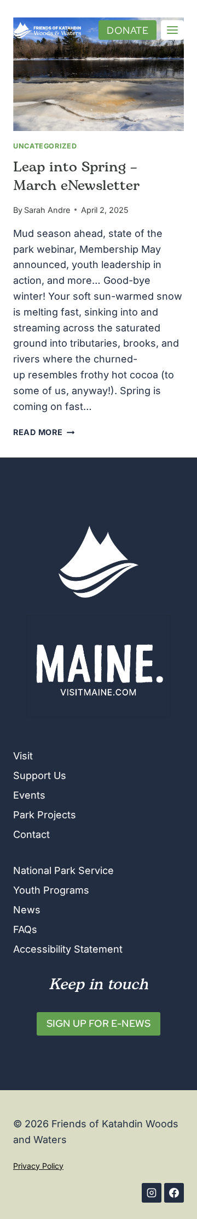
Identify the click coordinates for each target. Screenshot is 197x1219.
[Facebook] (174, 1193)
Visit (23, 756)
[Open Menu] (172, 30)
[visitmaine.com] (98, 666)
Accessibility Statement (68, 949)
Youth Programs (51, 890)
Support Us (39, 775)
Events (29, 795)
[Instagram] (151, 1193)
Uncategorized (45, 146)
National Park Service (63, 870)
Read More (43, 432)
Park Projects (44, 814)
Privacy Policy (38, 1165)
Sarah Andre (47, 210)
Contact (31, 834)
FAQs (25, 929)
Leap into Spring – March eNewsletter (76, 177)
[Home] (98, 562)
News (26, 909)
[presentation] (98, 74)
